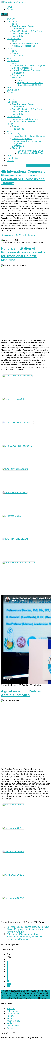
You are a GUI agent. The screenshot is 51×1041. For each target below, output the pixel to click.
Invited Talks (18, 36)
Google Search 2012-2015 (30, 82)
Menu (4, 14)
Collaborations (14, 38)
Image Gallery (13, 60)
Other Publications (21, 33)
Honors (10, 48)
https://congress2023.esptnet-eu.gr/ (18, 235)
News (9, 7)
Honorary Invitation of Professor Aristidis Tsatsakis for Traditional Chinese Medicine (23, 254)
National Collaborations (23, 46)
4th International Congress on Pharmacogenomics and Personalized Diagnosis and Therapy (24, 177)
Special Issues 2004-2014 (30, 85)
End (8, 986)
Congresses (18, 29)
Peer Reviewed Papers (23, 26)
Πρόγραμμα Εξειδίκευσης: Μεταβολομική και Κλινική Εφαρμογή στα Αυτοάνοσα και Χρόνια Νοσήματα (28, 929)
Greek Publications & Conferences (28, 31)
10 (8, 981)
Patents (15, 53)
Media (10, 87)
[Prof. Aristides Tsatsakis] (13, 2)
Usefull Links (13, 90)
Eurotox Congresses (22, 68)
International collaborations (25, 43)
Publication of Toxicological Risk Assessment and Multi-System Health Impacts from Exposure (25, 936)
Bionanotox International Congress (28, 65)
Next (9, 984)
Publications (12, 21)
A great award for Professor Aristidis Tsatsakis (22, 693)
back (14, 24)
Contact (10, 9)
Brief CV (11, 19)
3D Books (16, 78)
